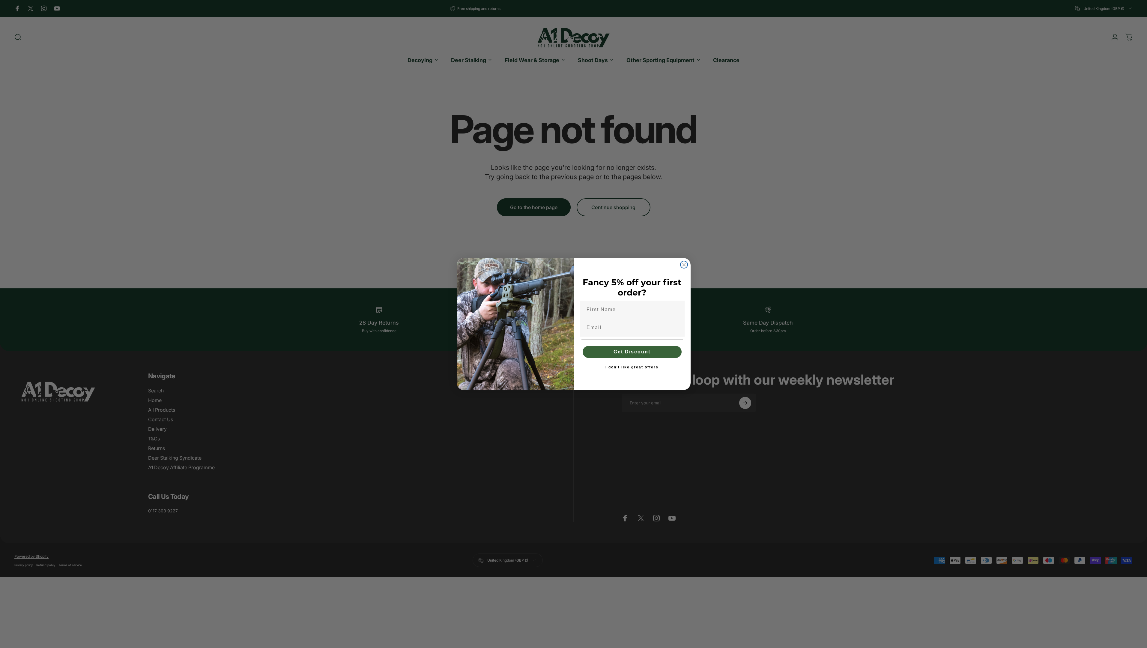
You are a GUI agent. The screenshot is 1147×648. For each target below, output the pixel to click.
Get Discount (632, 351)
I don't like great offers (632, 367)
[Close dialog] (684, 264)
